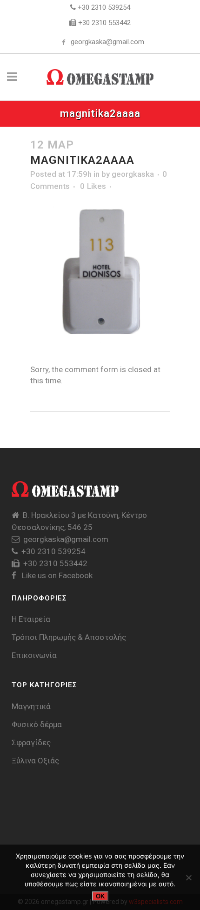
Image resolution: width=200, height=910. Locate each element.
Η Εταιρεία (31, 619)
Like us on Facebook (56, 575)
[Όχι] (188, 877)
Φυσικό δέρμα (37, 724)
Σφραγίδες (31, 742)
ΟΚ (100, 896)
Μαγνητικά (31, 706)
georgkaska (133, 174)
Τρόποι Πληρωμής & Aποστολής (69, 637)
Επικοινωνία (34, 655)
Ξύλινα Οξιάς (35, 760)
